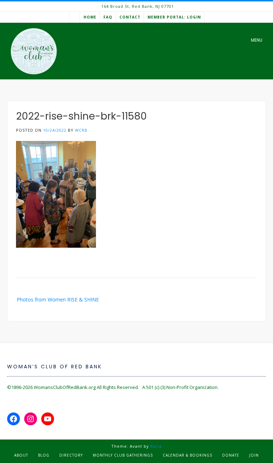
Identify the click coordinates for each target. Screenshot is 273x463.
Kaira (156, 446)
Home (90, 17)
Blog (43, 455)
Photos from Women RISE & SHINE (58, 299)
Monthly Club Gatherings (123, 455)
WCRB (81, 130)
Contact (129, 17)
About (21, 455)
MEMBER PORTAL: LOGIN (174, 17)
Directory (71, 455)
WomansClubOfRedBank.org (65, 387)
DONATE (230, 455)
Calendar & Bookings (187, 455)
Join (254, 455)
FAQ (107, 17)
